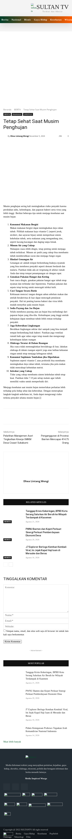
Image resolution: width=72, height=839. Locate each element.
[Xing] (36, 487)
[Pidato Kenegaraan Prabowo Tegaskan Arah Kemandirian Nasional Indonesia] (13, 733)
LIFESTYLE (28, 114)
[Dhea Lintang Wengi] (5, 136)
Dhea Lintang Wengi (19, 136)
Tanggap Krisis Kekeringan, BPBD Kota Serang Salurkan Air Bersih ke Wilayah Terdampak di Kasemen (46, 514)
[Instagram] (15, 787)
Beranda (7, 109)
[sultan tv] (36, 757)
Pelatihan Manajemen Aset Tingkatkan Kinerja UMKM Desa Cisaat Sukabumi (18, 439)
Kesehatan (17, 114)
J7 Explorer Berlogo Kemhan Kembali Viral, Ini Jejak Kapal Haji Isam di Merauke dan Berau (46, 550)
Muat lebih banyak (12, 741)
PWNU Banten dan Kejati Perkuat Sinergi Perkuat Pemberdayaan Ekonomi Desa (43, 532)
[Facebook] (6, 787)
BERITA (17, 109)
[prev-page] (5, 564)
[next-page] (11, 564)
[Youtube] (24, 787)
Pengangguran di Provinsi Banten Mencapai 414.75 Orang (55, 439)
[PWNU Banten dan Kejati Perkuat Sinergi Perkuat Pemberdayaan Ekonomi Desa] (13, 534)
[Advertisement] (36, 67)
